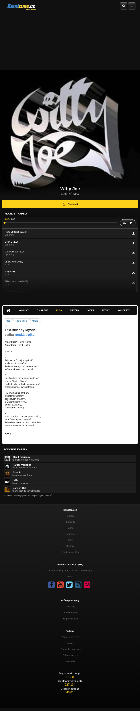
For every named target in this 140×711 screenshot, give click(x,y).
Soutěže (70, 546)
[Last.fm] (87, 584)
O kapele (42, 310)
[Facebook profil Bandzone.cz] (51, 584)
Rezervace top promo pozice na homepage (70, 570)
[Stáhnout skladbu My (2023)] (133, 273)
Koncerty (124, 310)
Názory (74, 310)
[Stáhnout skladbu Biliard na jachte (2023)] (133, 283)
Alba (59, 310)
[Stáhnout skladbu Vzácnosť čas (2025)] (133, 253)
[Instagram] (78, 584)
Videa (91, 310)
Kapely (70, 516)
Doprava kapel (70, 618)
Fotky (106, 310)
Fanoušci (70, 534)
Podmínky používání (71, 649)
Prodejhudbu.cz (70, 612)
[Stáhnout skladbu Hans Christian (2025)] (133, 233)
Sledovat (73, 204)
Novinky (24, 310)
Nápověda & (70, 637)
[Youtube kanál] (60, 584)
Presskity (70, 606)
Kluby (70, 540)
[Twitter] (69, 584)
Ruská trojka (21, 321)
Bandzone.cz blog (70, 552)
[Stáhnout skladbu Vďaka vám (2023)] (133, 263)
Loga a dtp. (70, 661)
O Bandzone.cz (70, 655)
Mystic (35, 321)
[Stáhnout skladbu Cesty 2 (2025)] (133, 243)
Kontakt (70, 643)
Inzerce (70, 576)
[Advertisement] (70, 39)
